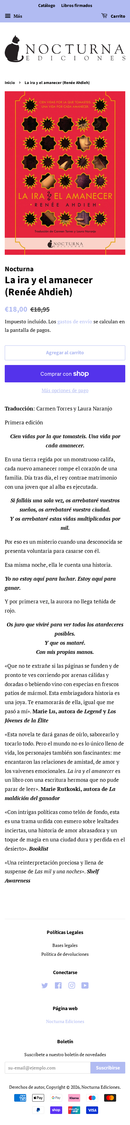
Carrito (117, 16)
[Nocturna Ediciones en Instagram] (71, 987)
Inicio (10, 83)
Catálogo (46, 6)
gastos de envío (74, 321)
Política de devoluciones (65, 954)
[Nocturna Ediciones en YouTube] (85, 987)
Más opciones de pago (65, 390)
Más (17, 16)
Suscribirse (108, 1067)
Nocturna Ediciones (65, 1021)
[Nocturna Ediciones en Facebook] (58, 987)
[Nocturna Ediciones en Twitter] (44, 987)
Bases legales (65, 945)
